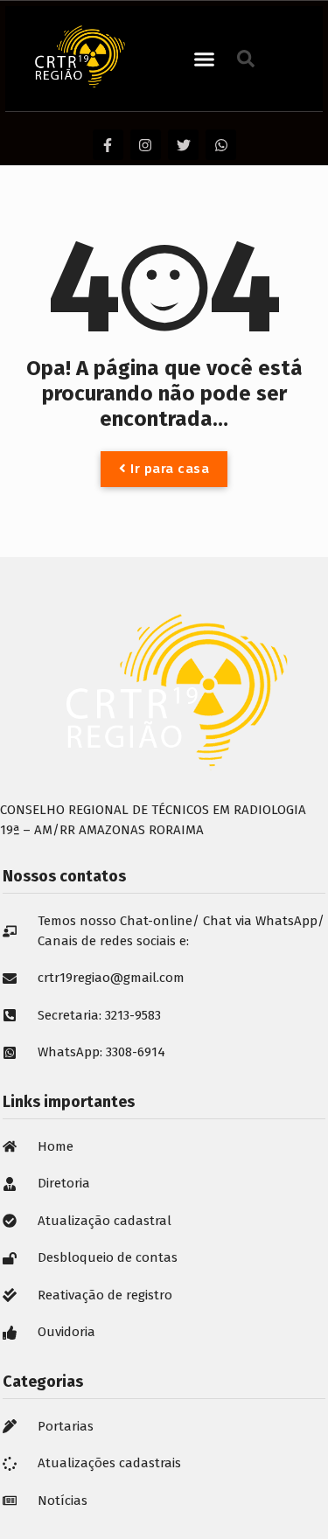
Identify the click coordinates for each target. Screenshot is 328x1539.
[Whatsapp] (221, 144)
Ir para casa (168, 469)
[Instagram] (145, 144)
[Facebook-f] (108, 144)
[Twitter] (183, 144)
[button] (204, 58)
